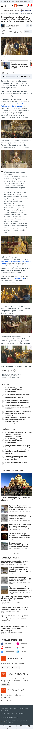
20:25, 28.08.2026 (14, 582)
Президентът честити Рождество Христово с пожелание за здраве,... (19, 65)
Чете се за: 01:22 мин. (24, 573)
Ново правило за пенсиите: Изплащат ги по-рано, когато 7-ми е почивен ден (20, 526)
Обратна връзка (23, 708)
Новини (6, 10)
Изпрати (5, 685)
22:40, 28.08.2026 (14, 592)
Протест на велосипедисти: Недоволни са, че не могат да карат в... (15, 618)
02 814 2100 (6, 697)
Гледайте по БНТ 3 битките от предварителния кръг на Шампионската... (17, 419)
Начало (3, 13)
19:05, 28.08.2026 (6, 564)
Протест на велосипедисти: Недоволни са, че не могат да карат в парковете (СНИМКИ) (16, 499)
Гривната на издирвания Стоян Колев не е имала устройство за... (18, 446)
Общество (10, 13)
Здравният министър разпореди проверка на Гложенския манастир (18, 413)
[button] (28, 727)
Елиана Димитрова (13, 25)
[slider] (10, 77)
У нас (17, 13)
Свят (12, 10)
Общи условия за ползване (9, 708)
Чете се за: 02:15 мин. (16, 611)
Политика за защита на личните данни (13, 713)
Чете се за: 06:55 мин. (16, 564)
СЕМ (2, 711)
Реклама (16, 424)
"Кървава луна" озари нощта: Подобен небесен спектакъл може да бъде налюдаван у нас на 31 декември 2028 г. (19, 535)
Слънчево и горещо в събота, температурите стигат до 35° (16, 608)
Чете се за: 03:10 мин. (25, 582)
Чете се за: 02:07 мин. (16, 602)
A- (31, 25)
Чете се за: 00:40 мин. (16, 632)
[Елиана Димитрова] (3, 26)
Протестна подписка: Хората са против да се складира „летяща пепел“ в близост (20, 588)
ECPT (6, 711)
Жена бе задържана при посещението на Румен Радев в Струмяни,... (17, 407)
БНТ (2, 1)
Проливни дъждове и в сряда (16, 462)
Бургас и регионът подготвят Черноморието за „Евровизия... (17, 401)
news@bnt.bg (7, 701)
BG (30, 1)
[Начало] (2, 10)
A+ (27, 25)
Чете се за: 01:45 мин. (16, 622)
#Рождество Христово (9, 375)
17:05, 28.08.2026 (6, 602)
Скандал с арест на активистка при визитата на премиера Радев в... (14, 561)
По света (4, 603)
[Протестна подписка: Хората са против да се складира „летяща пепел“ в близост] (4, 590)
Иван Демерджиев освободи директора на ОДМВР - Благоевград (14, 628)
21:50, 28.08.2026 (6, 611)
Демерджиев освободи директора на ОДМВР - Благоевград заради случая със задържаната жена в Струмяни (20, 569)
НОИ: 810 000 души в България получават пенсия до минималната (16, 389)
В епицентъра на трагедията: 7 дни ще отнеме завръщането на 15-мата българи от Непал (20, 544)
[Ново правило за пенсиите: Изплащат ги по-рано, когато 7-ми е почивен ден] (4, 527)
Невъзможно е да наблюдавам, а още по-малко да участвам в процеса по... (17, 451)
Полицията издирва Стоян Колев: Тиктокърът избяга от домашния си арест (18, 434)
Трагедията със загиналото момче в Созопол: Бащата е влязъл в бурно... (16, 458)
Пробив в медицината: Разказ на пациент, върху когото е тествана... (16, 599)
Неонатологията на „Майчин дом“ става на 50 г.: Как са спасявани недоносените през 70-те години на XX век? (20, 516)
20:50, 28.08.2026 (6, 622)
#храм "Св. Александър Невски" (12, 374)
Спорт (17, 10)
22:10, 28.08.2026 (14, 573)
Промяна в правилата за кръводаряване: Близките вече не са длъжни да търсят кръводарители (20, 507)
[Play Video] (16, 46)
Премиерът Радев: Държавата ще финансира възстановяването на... (17, 396)
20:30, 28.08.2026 (6, 632)
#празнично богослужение (10, 377)
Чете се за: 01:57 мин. (25, 592)
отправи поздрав (18, 278)
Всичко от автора (11, 26)
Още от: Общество (12, 471)
